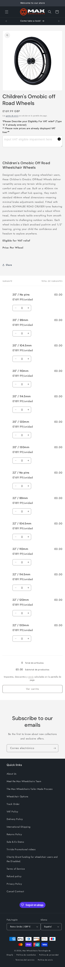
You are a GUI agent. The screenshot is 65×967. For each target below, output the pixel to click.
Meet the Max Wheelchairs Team (24, 781)
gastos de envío (12, 115)
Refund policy (14, 876)
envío (31, 676)
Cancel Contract (15, 891)
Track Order (13, 804)
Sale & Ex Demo (15, 842)
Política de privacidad (48, 954)
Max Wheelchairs (30, 950)
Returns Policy (14, 834)
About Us (11, 773)
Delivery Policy (15, 819)
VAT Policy (12, 811)
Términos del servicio (25, 959)
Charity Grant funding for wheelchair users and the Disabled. (32, 859)
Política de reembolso (26, 954)
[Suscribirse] (54, 748)
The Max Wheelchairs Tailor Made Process (29, 789)
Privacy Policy (14, 884)
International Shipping (18, 826)
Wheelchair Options (17, 796)
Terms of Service (16, 868)
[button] (6, 12)
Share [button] (9, 265)
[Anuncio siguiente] (58, 21)
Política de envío (45, 959)
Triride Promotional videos (21, 849)
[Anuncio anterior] (6, 21)
